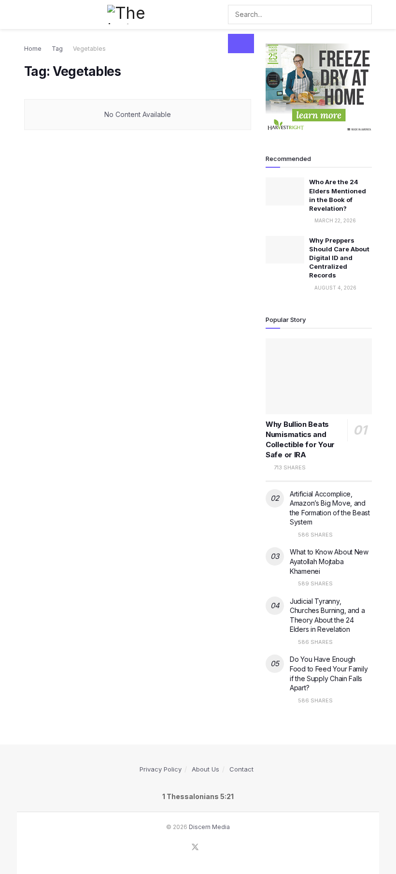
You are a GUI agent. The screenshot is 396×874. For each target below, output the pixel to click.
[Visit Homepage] (130, 14)
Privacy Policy (161, 769)
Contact (241, 769)
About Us (205, 769)
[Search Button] (241, 43)
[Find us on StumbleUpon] (208, 847)
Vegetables (89, 48)
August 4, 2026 (334, 288)
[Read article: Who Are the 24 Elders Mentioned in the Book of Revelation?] (285, 191)
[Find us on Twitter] (195, 847)
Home (33, 48)
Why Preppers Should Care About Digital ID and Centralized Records (339, 257)
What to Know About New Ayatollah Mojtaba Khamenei (329, 561)
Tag (57, 48)
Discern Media (209, 826)
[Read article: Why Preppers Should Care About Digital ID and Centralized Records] (285, 249)
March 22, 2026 (334, 220)
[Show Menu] (28, 14)
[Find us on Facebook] (182, 847)
